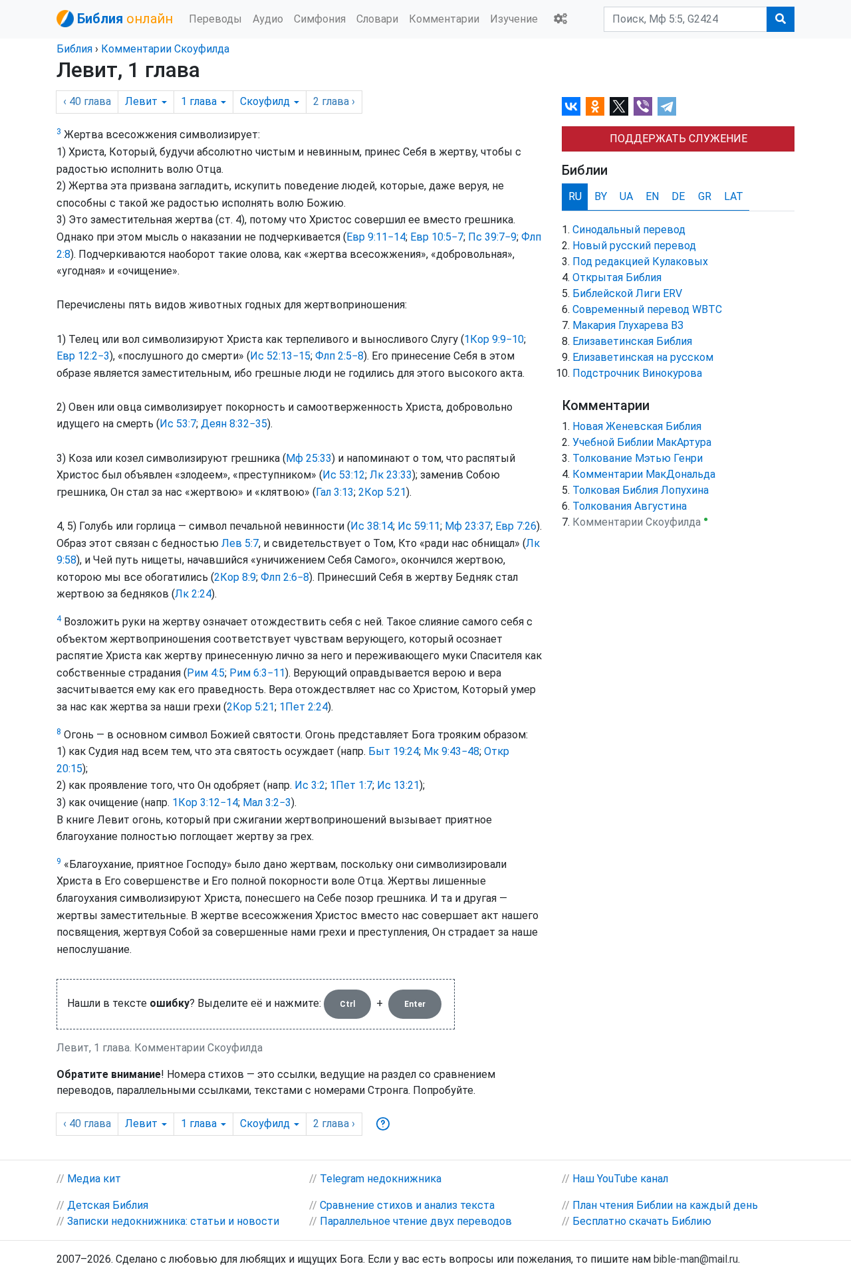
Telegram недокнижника (380, 1178)
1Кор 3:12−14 (205, 802)
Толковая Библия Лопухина (640, 490)
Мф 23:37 (468, 526)
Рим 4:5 (206, 673)
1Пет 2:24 (303, 706)
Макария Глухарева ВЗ (627, 325)
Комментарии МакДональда (643, 474)
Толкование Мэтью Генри (637, 458)
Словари (377, 19)
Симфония (320, 19)
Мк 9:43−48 (451, 751)
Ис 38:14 (371, 526)
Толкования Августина (629, 506)
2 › (334, 101)
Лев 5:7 (240, 543)
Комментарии (444, 19)
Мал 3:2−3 (267, 802)
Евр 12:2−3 (83, 356)
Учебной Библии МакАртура (641, 442)
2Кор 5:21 (382, 492)
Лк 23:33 (391, 475)
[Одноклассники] (595, 106)
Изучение (514, 19)
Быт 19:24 (393, 751)
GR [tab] (704, 196)
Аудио (268, 19)
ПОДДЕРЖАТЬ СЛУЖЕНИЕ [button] (678, 138)
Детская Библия (107, 1205)
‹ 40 (87, 101)
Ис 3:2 (310, 785)
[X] (619, 106)
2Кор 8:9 (235, 577)
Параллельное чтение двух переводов (416, 1221)
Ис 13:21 (398, 785)
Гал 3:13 (335, 492)
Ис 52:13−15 (280, 356)
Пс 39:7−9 (492, 237)
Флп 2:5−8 (339, 356)
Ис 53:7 (178, 423)
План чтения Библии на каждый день (665, 1205)
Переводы (215, 19)
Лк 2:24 (193, 593)
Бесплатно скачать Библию (641, 1221)
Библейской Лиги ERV (627, 293)
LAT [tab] (733, 196)
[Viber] (643, 106)
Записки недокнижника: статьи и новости (173, 1221)
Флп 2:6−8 (285, 577)
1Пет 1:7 (351, 785)
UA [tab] (626, 196)
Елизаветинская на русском (642, 357)
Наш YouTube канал (620, 1178)
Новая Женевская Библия (636, 426)
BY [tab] (600, 196)
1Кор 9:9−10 (494, 339)
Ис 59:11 (419, 526)
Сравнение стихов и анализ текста (407, 1205)
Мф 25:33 (309, 458)
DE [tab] (678, 196)
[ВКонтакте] (571, 106)
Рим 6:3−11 (257, 673)
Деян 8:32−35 (234, 423)
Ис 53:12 (343, 475)
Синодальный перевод (628, 229)
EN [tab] (652, 196)
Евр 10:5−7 (436, 237)
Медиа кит (94, 1178)
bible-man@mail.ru (696, 1259)
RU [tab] (575, 196)
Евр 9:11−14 (376, 237)
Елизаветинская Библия (632, 341)
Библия (74, 49)
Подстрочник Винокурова (637, 373)
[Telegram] (667, 106)
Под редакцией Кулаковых (640, 261)
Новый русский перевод (634, 245)
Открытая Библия (617, 277)
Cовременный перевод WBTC (647, 309)
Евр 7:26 (516, 526)
